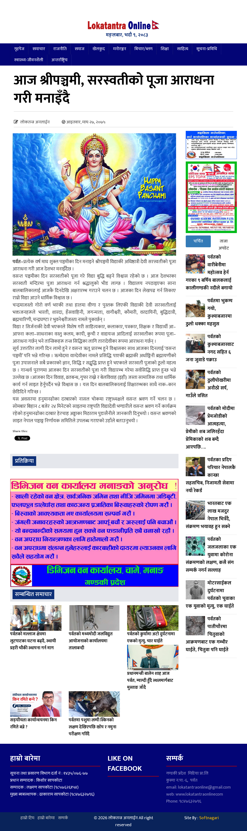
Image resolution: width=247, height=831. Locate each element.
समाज (79, 49)
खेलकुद (99, 49)
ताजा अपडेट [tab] (224, 245)
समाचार (39, 49)
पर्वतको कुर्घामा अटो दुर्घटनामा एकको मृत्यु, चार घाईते (151, 637)
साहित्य (182, 49)
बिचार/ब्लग (143, 49)
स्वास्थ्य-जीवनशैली (28, 60)
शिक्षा (165, 49)
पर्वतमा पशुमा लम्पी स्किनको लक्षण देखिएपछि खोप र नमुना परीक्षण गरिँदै (92, 727)
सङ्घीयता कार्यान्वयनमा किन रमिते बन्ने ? (33, 724)
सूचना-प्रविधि (206, 49)
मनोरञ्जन (119, 49)
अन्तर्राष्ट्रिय (59, 60)
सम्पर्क (63, 818)
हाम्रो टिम (27, 818)
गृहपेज (19, 49)
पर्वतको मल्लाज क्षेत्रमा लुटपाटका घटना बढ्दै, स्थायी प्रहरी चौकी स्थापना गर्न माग (33, 641)
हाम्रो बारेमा (46, 818)
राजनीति (60, 49)
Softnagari (209, 818)
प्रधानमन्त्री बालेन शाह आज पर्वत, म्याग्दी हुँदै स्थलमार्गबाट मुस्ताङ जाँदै (150, 680)
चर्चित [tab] (198, 241)
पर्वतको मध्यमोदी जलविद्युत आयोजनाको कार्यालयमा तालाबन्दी (91, 641)
